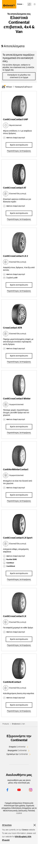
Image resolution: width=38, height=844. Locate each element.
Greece (19, 4)
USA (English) (21, 837)
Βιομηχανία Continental (17, 751)
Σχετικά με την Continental (17, 754)
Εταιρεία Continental (17, 747)
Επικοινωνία (28, 803)
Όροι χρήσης (20, 806)
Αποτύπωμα (9, 806)
